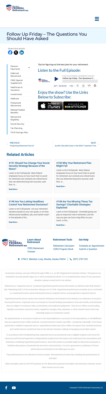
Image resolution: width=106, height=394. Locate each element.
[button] (10, 52)
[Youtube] (13, 387)
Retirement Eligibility (15, 118)
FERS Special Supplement (16, 81)
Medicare (14, 98)
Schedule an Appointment (91, 245)
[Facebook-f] (6, 387)
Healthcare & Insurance (16, 88)
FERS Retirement (35, 248)
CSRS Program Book (63, 249)
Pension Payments (15, 67)
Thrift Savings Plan (19, 132)
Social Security (17, 124)
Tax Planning (16, 128)
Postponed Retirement (15, 104)
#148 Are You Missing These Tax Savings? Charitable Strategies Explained (74, 204)
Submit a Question (88, 249)
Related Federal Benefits (17, 111)
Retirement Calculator (63, 245)
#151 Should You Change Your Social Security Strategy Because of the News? (29, 165)
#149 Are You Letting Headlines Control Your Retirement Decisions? (28, 203)
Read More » (13, 189)
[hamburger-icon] (97, 19)
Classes (31, 251)
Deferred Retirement (15, 74)
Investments (16, 94)
